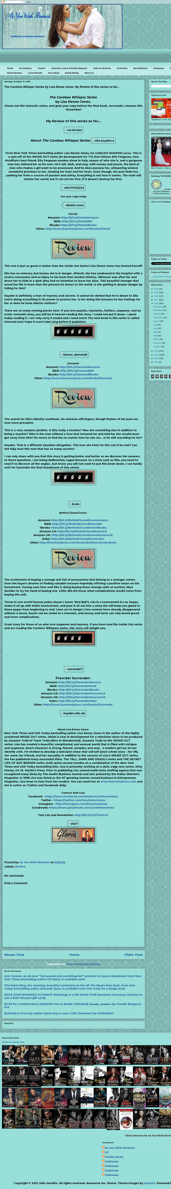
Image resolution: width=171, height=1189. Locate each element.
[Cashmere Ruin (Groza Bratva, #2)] (21, 1127)
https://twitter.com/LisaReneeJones (79, 800)
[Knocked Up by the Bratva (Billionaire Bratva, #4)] (100, 1085)
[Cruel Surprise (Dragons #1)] (8, 1106)
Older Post (133, 955)
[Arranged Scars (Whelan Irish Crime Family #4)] (139, 1063)
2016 (156, 303)
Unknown (111, 1161)
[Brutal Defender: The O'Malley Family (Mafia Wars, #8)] (139, 1128)
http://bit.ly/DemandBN (77, 370)
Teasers (41, 68)
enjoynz (149, 1183)
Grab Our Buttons (102, 68)
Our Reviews (25, 68)
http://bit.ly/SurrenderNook (77, 686)
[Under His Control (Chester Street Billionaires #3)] (34, 1107)
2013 (156, 358)
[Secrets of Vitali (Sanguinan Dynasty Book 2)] (21, 1107)
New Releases (140, 68)
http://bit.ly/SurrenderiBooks (79, 689)
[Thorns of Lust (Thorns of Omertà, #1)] (100, 1127)
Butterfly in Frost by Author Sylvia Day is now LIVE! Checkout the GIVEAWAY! (59, 1013)
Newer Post (14, 955)
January (157, 346)
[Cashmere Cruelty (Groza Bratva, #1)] (34, 1127)
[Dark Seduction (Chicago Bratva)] (152, 1085)
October (157, 314)
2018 (156, 296)
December (158, 307)
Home (10, 68)
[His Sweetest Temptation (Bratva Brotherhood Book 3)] (8, 1086)
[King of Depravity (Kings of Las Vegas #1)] (126, 1106)
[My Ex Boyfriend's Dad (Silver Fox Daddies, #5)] (47, 1063)
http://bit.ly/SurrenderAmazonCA (82, 693)
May (155, 332)
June (155, 328)
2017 (156, 300)
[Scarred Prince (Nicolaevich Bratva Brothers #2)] (47, 1085)
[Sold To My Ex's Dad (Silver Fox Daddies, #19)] (100, 1063)
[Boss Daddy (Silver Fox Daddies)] (126, 1063)
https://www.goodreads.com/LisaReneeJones (81, 807)
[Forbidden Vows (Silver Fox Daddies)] (8, 1127)
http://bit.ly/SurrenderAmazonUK (82, 697)
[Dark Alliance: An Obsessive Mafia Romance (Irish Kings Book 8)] (34, 1065)
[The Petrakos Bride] (126, 1128)
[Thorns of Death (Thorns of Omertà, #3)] (74, 1127)
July (155, 325)
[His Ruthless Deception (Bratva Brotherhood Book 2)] (21, 1086)
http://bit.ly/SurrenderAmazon (80, 682)
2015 (156, 351)
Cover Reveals (35, 73)
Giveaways (158, 68)
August (156, 321)
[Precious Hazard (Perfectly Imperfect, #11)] (87, 1064)
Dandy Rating (72, 73)
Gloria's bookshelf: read (13, 1042)
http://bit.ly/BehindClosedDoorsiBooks (78, 527)
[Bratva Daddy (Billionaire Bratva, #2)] (87, 1085)
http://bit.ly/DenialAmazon (80, 217)
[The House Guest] (113, 1129)
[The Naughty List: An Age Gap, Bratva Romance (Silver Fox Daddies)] (113, 1106)
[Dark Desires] (60, 1127)
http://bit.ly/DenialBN (77, 221)
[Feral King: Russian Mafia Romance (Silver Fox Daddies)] (8, 1063)
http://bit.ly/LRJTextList (91, 815)
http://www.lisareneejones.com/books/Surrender (78, 704)
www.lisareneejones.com (118, 781)
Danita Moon (114, 1157)
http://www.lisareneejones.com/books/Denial (78, 228)
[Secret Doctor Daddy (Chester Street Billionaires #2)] (60, 1107)
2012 (156, 362)
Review (20, 866)
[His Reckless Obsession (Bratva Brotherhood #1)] (34, 1086)
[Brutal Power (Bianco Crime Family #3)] (113, 1085)
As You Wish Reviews (120, 1147)
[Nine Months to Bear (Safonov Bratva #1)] (152, 1106)
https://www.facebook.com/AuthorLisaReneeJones (81, 796)
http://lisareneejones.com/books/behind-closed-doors (78, 542)
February (157, 343)
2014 (156, 355)
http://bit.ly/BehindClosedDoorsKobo (77, 538)
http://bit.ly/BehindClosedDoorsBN (77, 524)
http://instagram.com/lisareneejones (82, 803)
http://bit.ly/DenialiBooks (79, 225)
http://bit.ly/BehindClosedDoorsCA (82, 531)
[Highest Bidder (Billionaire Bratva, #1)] (126, 1085)
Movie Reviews (14, 73)
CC (107, 1152)
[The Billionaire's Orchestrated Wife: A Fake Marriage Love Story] (74, 1107)
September (158, 317)
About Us (89, 73)
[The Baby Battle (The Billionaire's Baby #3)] (21, 1063)
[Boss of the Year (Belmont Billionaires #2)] (87, 1106)
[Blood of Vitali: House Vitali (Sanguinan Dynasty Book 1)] (47, 1107)
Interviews (122, 68)
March (156, 339)
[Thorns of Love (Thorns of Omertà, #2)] (87, 1127)
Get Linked (53, 73)
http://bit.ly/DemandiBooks (78, 374)
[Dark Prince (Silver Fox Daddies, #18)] (47, 1127)
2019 (156, 292)
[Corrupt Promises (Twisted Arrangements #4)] (139, 1107)
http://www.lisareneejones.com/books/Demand (78, 378)
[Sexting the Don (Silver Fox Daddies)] (113, 1063)
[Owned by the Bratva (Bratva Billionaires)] (74, 1085)
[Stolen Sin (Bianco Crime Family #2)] (139, 1085)
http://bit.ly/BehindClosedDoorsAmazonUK (82, 535)
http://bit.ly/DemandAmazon (79, 367)
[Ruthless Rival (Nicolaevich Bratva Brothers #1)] (60, 1085)
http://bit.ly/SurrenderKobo (78, 700)
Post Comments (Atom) (83, 964)
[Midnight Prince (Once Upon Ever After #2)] (152, 1063)
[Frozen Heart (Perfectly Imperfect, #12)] (74, 1064)
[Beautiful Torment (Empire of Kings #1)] (152, 1127)
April (155, 336)
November (158, 310)
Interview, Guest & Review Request (69, 68)
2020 (156, 289)
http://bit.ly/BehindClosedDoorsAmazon (79, 520)
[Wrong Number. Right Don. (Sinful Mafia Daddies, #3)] (100, 1106)
